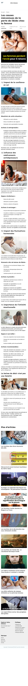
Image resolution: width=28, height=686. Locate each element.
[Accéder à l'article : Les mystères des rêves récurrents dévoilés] (14, 437)
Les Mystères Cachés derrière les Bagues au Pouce (11, 509)
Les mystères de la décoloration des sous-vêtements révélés (12, 530)
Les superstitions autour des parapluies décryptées (13, 612)
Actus (2, 637)
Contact (3, 627)
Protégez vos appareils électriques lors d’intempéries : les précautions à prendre (14, 488)
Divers (7, 12)
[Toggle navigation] (2, 3)
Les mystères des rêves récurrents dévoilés (12, 447)
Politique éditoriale (19, 632)
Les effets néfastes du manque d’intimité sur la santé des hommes (12, 592)
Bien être (3, 641)
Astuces (3, 639)
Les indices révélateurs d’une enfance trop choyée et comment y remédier (13, 571)
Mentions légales (19, 630)
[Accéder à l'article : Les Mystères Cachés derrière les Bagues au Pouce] (14, 500)
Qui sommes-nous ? (6, 626)
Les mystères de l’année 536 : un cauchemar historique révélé (11, 550)
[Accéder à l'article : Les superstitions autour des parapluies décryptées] (14, 603)
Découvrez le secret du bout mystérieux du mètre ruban (14, 467)
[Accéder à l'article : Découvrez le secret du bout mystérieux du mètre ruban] (14, 458)
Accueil (3, 12)
